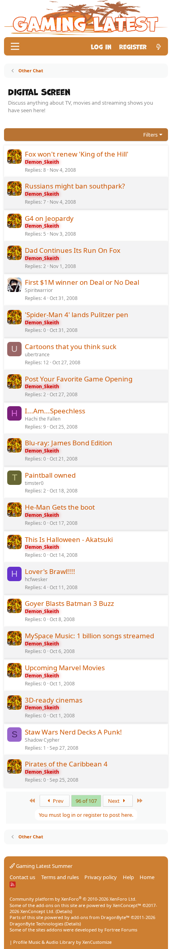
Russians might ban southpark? (75, 186)
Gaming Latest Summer (43, 866)
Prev (58, 800)
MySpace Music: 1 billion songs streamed (89, 635)
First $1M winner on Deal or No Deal (82, 282)
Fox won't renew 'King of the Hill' (76, 154)
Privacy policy (100, 877)
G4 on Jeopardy (49, 218)
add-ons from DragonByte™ (100, 917)
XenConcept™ (127, 905)
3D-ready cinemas (53, 700)
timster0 (34, 483)
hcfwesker (36, 579)
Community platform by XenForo (73, 899)
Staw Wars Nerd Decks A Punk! (73, 732)
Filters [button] (150, 134)
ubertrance (37, 354)
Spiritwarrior (39, 290)
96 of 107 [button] (86, 800)
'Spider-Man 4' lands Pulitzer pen (76, 314)
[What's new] (158, 46)
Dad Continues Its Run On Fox (72, 250)
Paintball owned (50, 475)
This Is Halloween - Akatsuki (69, 539)
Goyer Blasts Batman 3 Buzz (69, 603)
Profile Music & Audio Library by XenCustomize (62, 942)
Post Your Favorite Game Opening (78, 378)
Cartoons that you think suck (70, 346)
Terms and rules (60, 877)
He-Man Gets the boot (60, 507)
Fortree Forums (120, 930)
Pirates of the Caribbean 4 (66, 763)
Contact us (22, 877)
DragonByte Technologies (36, 924)
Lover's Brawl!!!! (50, 571)
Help (128, 877)
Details (64, 911)
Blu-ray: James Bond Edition (68, 442)
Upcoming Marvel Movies (65, 667)
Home (147, 877)
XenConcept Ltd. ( (38, 911)
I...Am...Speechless (55, 410)
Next (114, 800)
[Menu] (15, 46)
